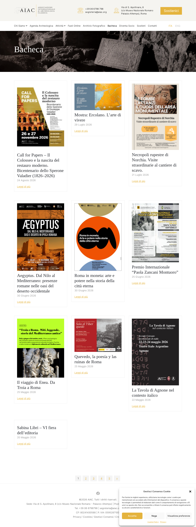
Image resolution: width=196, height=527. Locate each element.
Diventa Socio (126, 25)
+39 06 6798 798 (94, 8)
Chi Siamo (20, 25)
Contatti (152, 25)
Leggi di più (23, 186)
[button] (190, 491)
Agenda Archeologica (41, 25)
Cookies (87, 516)
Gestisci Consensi (103, 516)
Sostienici (171, 11)
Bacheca (112, 25)
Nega (154, 515)
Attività (60, 25)
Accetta (132, 515)
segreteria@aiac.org (96, 12)
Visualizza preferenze (178, 515)
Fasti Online (74, 25)
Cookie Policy (153, 522)
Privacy (163, 522)
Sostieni (141, 25)
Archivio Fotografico (94, 25)
